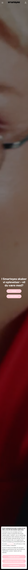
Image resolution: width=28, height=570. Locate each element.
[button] (25, 3)
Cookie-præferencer (14, 565)
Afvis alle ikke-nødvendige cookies (14, 561)
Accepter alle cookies (14, 556)
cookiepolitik (10, 544)
